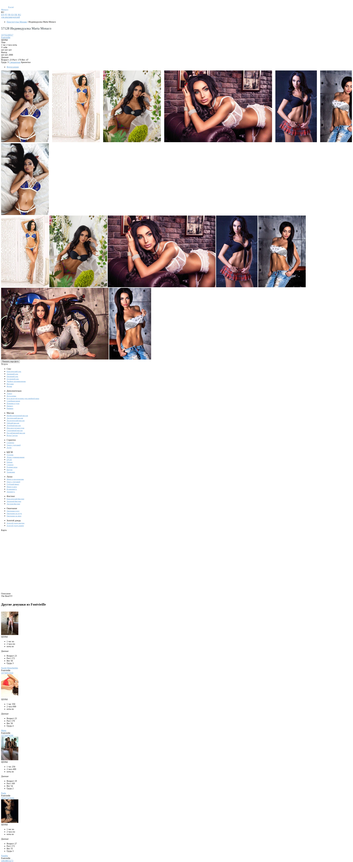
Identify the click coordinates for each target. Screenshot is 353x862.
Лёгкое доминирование (16, 457)
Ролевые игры (12, 467)
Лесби (9, 448)
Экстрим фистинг (13, 504)
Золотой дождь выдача (15, 523)
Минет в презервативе (15, 479)
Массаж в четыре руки (15, 428)
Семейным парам (13, 401)
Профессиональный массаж (17, 416)
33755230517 (7, 35)
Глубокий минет (13, 484)
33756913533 (7, 673)
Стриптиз (10, 443)
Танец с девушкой (14, 445)
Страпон (10, 465)
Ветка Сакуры (12, 435)
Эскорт (9, 393)
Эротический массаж (15, 418)
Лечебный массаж (14, 425)
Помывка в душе (13, 403)
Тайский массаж (13, 423)
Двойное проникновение (16, 381)
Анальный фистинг (14, 501)
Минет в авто (12, 487)
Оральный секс (12, 376)
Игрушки (10, 384)
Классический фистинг (15, 499)
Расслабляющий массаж (16, 433)
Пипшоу (10, 406)
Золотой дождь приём (15, 526)
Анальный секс (12, 374)
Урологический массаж (16, 420)
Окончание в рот (13, 511)
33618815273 (7, 861)
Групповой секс (13, 379)
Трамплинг (11, 472)
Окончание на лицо (14, 516)
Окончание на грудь (14, 513)
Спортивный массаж (15, 430)
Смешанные (15, 62)
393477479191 (7, 798)
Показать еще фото (10, 361)
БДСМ (9, 460)
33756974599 (7, 735)
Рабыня (9, 462)
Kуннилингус (12, 489)
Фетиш (9, 386)
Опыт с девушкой (13, 482)
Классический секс (14, 371)
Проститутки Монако (17, 22)
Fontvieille (5, 37)
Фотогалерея (13, 67)
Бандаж (9, 470)
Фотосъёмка (11, 396)
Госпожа (10, 455)
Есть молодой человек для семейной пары (23, 398)
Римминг (10, 408)
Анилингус (11, 492)
